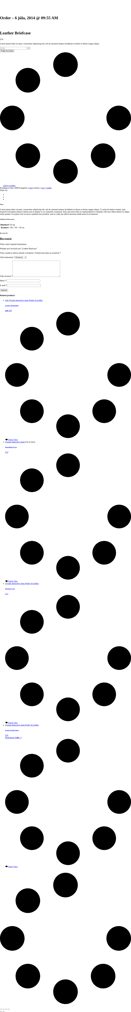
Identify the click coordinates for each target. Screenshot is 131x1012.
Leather (49, 188)
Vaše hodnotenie (7, 257)
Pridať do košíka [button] (36, 300)
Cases (30, 188)
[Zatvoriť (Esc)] (9, 1009)
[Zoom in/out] (1, 1009)
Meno (3, 281)
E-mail (3, 285)
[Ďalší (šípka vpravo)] (4, 1011)
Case (43, 188)
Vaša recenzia (6, 276)
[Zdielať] (6, 1009)
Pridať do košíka (7, 51)
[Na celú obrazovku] (4, 1009)
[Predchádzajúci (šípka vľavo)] (1, 1011)
